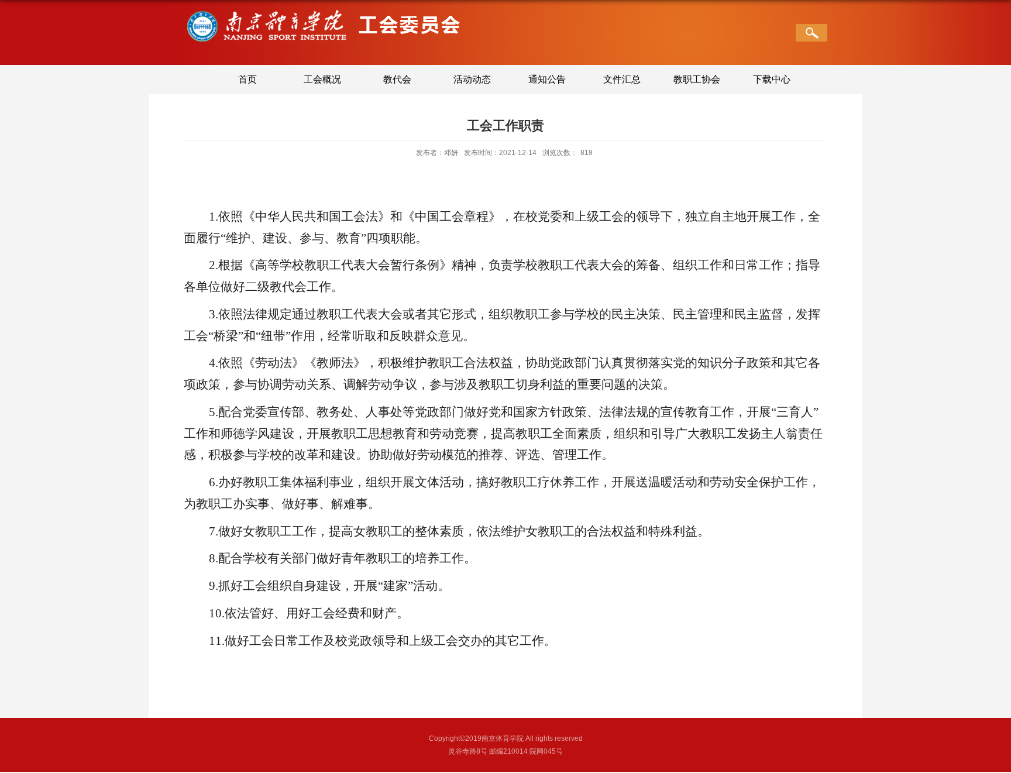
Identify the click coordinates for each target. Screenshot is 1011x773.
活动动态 (472, 79)
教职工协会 (696, 79)
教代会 (397, 79)
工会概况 (322, 79)
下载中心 (771, 79)
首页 (247, 79)
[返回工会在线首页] (322, 12)
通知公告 (547, 79)
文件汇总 (622, 79)
